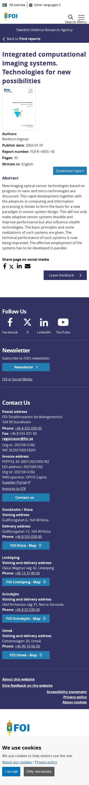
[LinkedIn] (19, 266)
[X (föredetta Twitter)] (11, 266)
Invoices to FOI (14, 488)
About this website (18, 679)
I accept (11, 771)
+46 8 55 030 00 (27, 609)
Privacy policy (75, 697)
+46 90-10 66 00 (27, 646)
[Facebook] (4, 266)
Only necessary (39, 771)
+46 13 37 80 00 (27, 573)
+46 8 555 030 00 (28, 428)
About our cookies (17, 762)
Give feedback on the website (27, 685)
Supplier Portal (16, 482)
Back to (23, 38)
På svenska (17, 5)
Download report (70, 170)
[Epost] (27, 266)
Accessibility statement (67, 691)
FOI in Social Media (17, 379)
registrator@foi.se (17, 438)
